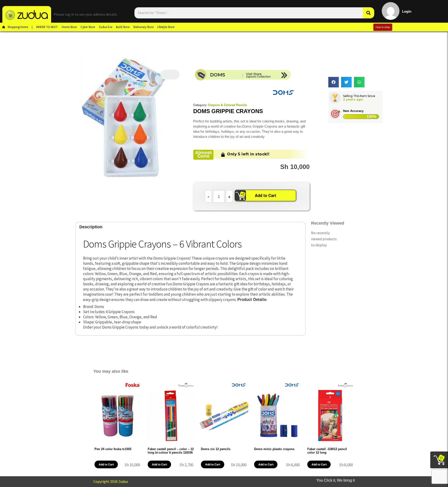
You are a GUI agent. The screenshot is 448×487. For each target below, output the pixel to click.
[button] (333, 82)
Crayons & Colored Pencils (227, 105)
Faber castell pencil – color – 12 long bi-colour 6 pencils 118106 (171, 450)
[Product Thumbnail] (170, 74)
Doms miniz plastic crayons (274, 449)
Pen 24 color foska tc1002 (112, 449)
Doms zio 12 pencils (215, 449)
